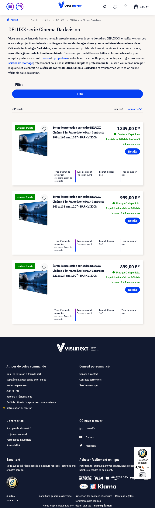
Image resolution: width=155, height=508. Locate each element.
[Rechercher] (104, 7)
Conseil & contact (88, 374)
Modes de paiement (16, 385)
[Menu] (10, 6)
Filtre (80, 94)
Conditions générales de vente (55, 496)
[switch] (142, 474)
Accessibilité (13, 445)
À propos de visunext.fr (18, 428)
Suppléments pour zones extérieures (26, 379)
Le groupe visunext (16, 434)
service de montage (20, 63)
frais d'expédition (102, 505)
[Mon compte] (125, 7)
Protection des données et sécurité (93, 496)
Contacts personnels (90, 379)
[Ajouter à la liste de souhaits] (44, 129)
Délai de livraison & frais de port (23, 374)
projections (61, 58)
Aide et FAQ (12, 391)
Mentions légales (124, 496)
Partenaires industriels (18, 439)
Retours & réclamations (19, 396)
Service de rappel (88, 385)
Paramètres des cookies (88, 501)
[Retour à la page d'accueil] (77, 7)
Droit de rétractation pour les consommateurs (31, 402)
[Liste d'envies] (115, 7)
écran (46, 58)
